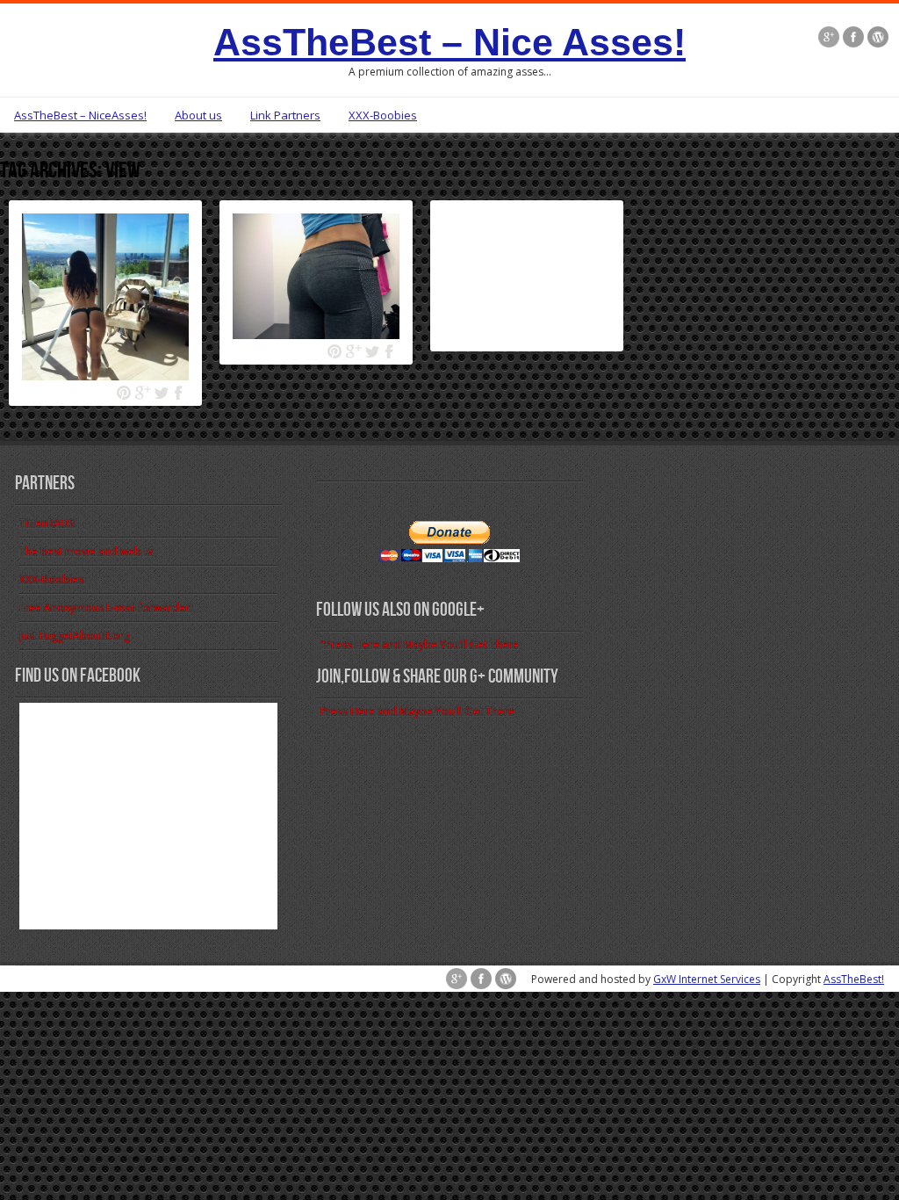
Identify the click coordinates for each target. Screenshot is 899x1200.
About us (198, 115)
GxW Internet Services (706, 979)
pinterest (124, 393)
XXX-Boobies (383, 115)
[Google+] (828, 38)
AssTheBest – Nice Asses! (449, 42)
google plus (142, 393)
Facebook (179, 393)
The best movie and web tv (86, 551)
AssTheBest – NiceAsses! (80, 115)
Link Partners (285, 115)
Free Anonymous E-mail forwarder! (105, 607)
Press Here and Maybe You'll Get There (417, 711)
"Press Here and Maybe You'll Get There (419, 644)
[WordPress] (877, 38)
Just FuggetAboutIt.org (74, 635)
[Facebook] (853, 38)
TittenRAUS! (47, 523)
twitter (161, 393)
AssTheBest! (853, 979)
